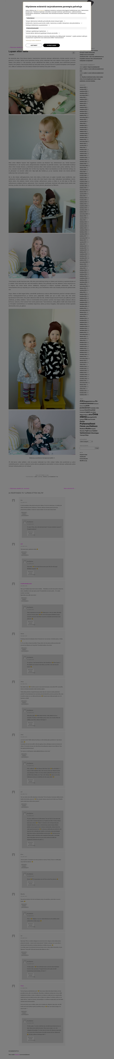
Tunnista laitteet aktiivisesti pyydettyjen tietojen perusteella (42, 33)
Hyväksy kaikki (51, 45)
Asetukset (34, 45)
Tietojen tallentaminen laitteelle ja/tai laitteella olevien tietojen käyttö (44, 21)
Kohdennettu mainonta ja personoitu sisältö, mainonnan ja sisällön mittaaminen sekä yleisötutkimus (53, 23)
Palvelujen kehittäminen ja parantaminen (37, 25)
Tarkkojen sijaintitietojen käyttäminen (36, 31)
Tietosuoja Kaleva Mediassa (33, 40)
